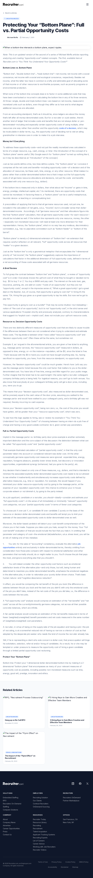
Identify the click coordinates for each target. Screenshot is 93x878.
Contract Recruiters (40, 804)
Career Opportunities (11, 828)
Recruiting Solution (40, 798)
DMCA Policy (83, 862)
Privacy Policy (57, 862)
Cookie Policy (70, 862)
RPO (4, 801)
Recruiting (37, 825)
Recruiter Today (39, 819)
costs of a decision (67, 128)
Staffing (6, 807)
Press (5, 831)
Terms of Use (43, 862)
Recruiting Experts (40, 838)
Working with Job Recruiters (44, 847)
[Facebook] (80, 783)
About (5, 819)
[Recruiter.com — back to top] (13, 4)
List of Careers (39, 841)
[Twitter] (87, 783)
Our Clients (37, 801)
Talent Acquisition (40, 831)
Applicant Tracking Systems (44, 835)
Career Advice (39, 844)
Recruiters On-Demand (12, 804)
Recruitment (37, 828)
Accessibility (52, 867)
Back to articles (11, 13)
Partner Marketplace (71, 801)
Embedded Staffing (10, 798)
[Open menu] (87, 4)
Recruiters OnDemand (72, 798)
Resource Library (40, 822)
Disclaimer (64, 867)
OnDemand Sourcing (41, 807)
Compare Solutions (10, 810)
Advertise (7, 825)
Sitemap (75, 867)
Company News (9, 822)
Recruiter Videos (39, 850)
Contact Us (7, 835)
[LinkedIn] (73, 783)
